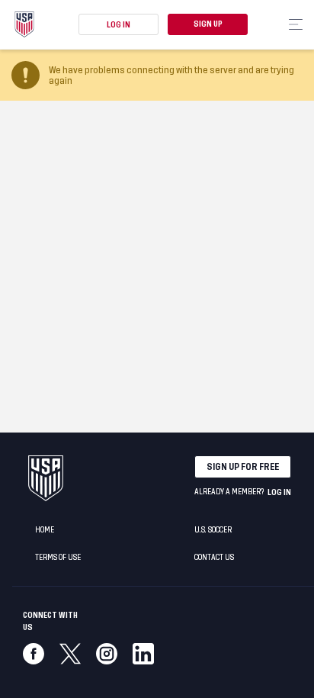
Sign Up (208, 24)
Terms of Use (58, 557)
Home (44, 530)
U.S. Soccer (213, 530)
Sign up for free (243, 466)
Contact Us (214, 557)
